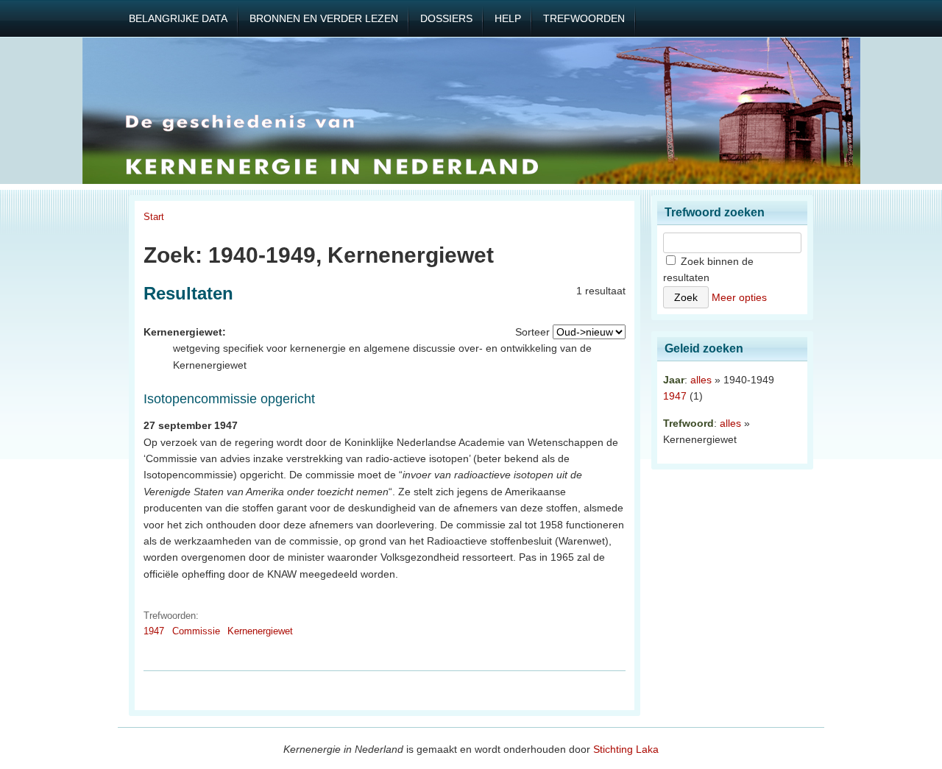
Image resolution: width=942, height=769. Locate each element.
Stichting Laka (626, 749)
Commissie (196, 631)
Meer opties (739, 297)
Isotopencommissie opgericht (229, 398)
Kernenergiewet (260, 631)
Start (154, 216)
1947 (154, 631)
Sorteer (532, 332)
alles (701, 380)
